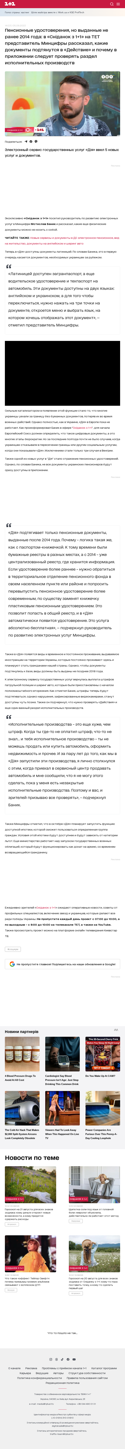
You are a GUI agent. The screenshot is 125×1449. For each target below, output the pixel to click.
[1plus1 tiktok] (62, 1359)
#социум (12, 949)
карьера (25, 1372)
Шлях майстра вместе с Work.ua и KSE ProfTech (57, 12)
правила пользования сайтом (87, 1377)
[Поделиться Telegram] (26, 141)
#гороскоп (11, 1224)
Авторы (58, 1372)
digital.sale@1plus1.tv (62, 1426)
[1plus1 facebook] (68, 1359)
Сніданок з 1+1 (14, 130)
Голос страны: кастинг (17, 12)
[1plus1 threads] (56, 1359)
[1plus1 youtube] (74, 1359)
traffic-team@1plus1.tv (61, 1434)
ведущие (42, 1372)
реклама (31, 1368)
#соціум (10, 1290)
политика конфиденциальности (39, 1377)
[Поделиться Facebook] (31, 141)
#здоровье (75, 1221)
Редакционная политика (62, 1382)
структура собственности (87, 1372)
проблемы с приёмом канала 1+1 (64, 1368)
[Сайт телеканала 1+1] (10, 4)
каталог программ (104, 1368)
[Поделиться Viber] (36, 141)
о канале (14, 1368)
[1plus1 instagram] (50, 1359)
